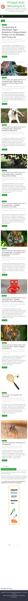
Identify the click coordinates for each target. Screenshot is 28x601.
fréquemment (9, 40)
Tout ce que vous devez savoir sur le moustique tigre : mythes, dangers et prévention (14, 346)
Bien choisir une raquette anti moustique (12, 395)
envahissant (4, 259)
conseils (23, 208)
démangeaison (14, 447)
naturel (21, 399)
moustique (20, 40)
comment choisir (9, 399)
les (13, 40)
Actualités (4, 24)
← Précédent (5, 466)
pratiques (24, 304)
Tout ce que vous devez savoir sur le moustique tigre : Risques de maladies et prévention (14, 128)
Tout (9, 89)
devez (24, 86)
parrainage (9, 588)
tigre (10, 42)
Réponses (22, 88)
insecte (8, 259)
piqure (18, 447)
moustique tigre (12, 351)
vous (11, 89)
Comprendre (4, 40)
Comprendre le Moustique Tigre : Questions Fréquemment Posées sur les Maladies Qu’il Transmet (14, 32)
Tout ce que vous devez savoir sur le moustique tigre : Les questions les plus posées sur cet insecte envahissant (14, 253)
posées (23, 40)
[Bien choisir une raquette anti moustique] (14, 372)
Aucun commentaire (16, 39)
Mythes (16, 351)
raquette (7, 401)
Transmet (13, 42)
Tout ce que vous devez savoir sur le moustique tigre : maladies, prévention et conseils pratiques (14, 299)
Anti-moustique (7, 39)
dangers (23, 349)
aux (22, 86)
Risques (15, 133)
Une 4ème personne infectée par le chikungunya (13, 443)
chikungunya (4, 447)
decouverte (9, 447)
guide (14, 399)
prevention (12, 133)
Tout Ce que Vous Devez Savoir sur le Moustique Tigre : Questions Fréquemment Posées (13, 174)
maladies (15, 40)
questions (3, 42)
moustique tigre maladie (17, 304)
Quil (6, 42)
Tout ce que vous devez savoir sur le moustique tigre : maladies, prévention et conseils (14, 205)
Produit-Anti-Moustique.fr (16, 4)
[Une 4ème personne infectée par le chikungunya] (14, 421)
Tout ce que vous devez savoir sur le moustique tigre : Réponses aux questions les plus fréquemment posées (14, 82)
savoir (3, 89)
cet (22, 257)
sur (8, 42)
